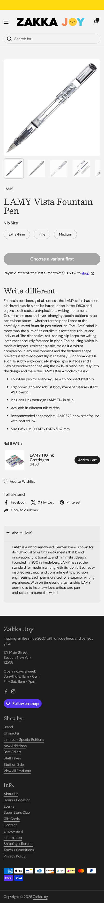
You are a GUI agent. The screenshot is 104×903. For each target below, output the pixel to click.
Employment (13, 831)
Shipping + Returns (18, 843)
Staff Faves (12, 758)
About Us (11, 793)
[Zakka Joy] (51, 21)
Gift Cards (12, 818)
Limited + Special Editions (24, 739)
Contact (10, 825)
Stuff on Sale (13, 764)
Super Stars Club (17, 812)
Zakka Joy (40, 896)
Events (9, 806)
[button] (95, 22)
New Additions (15, 745)
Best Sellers (12, 752)
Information (13, 837)
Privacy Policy (15, 856)
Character (11, 733)
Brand (8, 727)
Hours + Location (17, 800)
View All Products (17, 770)
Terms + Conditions (19, 850)
